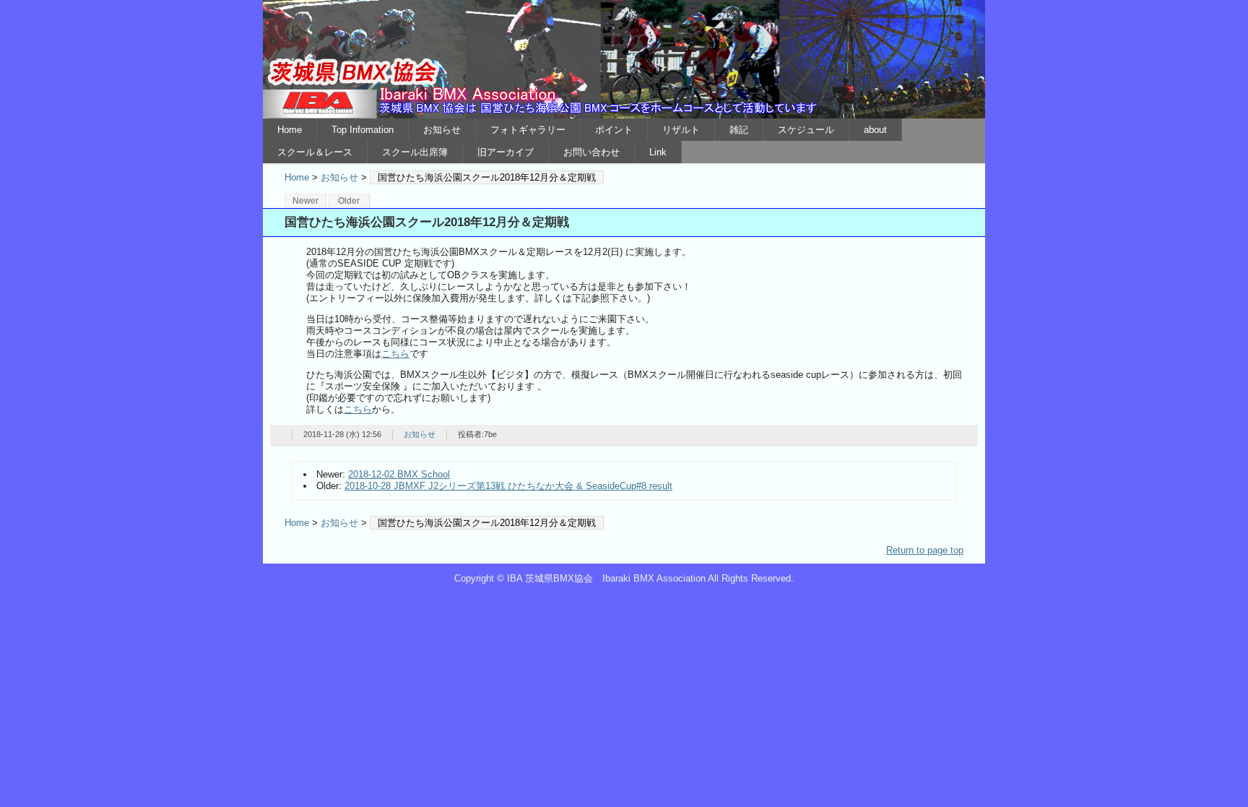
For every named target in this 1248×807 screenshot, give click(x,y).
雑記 (738, 129)
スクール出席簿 (415, 152)
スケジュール (806, 129)
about (875, 129)
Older (349, 201)
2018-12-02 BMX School (399, 474)
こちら (395, 353)
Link (658, 152)
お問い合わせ (591, 152)
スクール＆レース (314, 152)
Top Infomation (363, 129)
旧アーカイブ (505, 152)
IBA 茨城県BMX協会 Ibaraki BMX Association (624, 59)
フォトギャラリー (528, 129)
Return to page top (924, 550)
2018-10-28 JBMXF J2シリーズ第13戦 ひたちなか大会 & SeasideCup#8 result (508, 485)
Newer (305, 201)
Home (289, 129)
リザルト (681, 129)
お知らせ (442, 129)
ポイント (614, 129)
